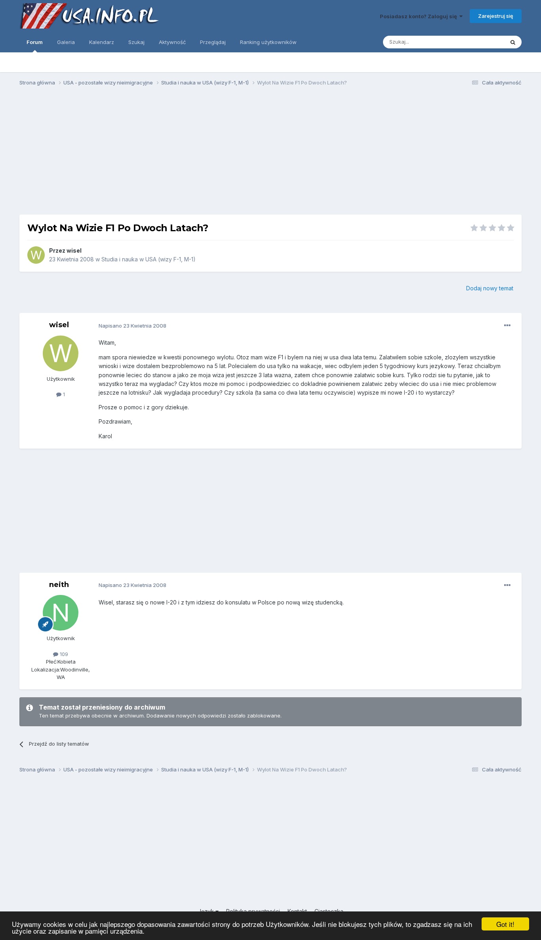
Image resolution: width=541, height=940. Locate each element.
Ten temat (481, 42)
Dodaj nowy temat (489, 288)
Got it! (505, 924)
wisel (74, 250)
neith (59, 584)
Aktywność (172, 42)
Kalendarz (101, 42)
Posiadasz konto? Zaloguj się (419, 16)
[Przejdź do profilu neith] (60, 613)
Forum (35, 42)
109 (63, 654)
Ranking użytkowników (268, 42)
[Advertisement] (270, 153)
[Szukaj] (513, 42)
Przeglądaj (213, 42)
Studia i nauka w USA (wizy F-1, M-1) (148, 259)
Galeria (66, 42)
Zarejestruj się (495, 16)
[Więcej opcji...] (507, 325)
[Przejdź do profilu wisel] (36, 255)
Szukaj (136, 42)
